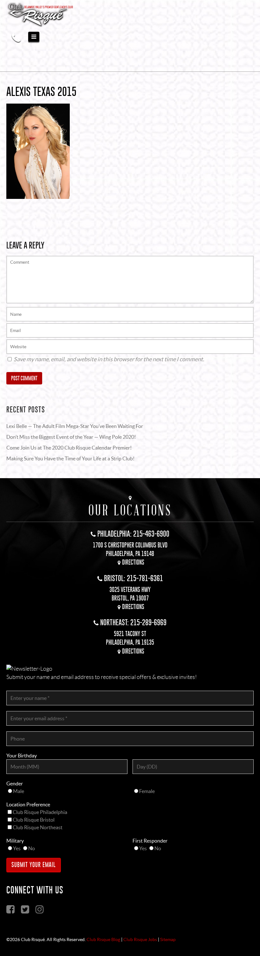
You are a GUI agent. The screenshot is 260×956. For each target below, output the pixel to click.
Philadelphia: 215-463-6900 (133, 533)
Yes (17, 848)
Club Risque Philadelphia (40, 812)
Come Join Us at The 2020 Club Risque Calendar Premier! (69, 448)
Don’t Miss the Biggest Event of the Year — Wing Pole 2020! (71, 437)
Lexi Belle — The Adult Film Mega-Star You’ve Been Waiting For (74, 426)
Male (18, 791)
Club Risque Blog (103, 939)
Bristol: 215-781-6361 (133, 578)
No (31, 848)
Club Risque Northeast (37, 827)
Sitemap (168, 939)
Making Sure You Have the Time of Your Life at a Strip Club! (70, 458)
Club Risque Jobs (140, 939)
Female (147, 791)
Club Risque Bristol (34, 820)
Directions (133, 562)
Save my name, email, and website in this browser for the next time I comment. (109, 359)
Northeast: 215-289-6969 (133, 622)
